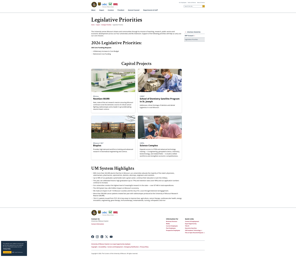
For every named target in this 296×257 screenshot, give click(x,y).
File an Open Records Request (194, 232)
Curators (111, 10)
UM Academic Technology (193, 230)
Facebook (92, 236)
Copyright (94, 247)
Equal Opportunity (190, 224)
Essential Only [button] (7, 252)
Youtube (111, 236)
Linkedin (102, 236)
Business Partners (171, 221)
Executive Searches (191, 228)
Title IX (187, 226)
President (121, 10)
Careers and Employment (115, 247)
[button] (17, 252)
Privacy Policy (6, 248)
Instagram (97, 236)
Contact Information (97, 224)
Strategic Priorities (106, 25)
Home (93, 25)
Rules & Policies (192, 2)
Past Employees (171, 228)
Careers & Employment (192, 221)
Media (168, 224)
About (93, 10)
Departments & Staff (150, 10)
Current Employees (172, 226)
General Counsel (133, 10)
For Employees (182, 2)
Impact (101, 10)
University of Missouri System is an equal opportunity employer (110, 244)
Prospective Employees (173, 230)
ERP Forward (189, 36)
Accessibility (102, 247)
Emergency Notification (131, 247)
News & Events (201, 2)
